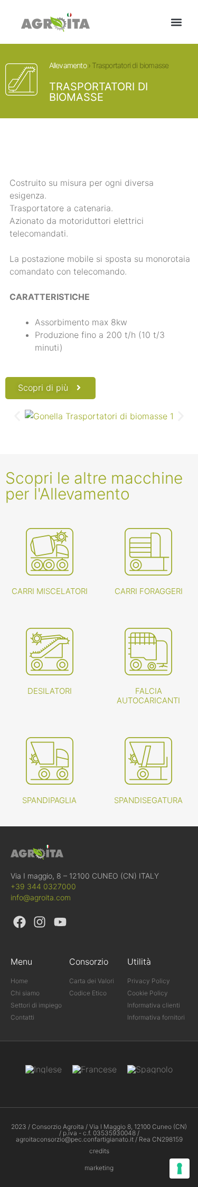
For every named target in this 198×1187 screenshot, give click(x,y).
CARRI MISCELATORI (50, 591)
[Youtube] (60, 922)
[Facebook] (20, 922)
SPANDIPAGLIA (49, 800)
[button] (176, 22)
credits (99, 1151)
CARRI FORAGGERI (149, 591)
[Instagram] (40, 922)
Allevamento (68, 65)
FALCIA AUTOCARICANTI (148, 695)
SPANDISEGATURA (148, 800)
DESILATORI (49, 691)
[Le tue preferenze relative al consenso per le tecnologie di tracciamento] (179, 1168)
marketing (99, 1168)
